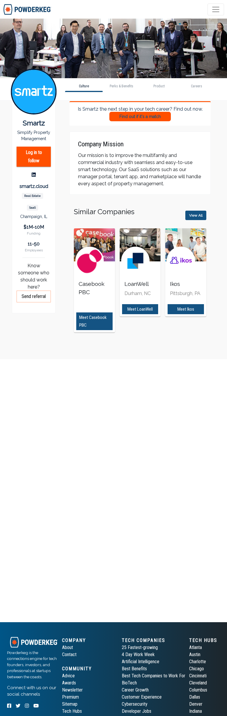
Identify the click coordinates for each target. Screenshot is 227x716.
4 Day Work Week (138, 654)
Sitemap (69, 704)
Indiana (195, 711)
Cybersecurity (134, 704)
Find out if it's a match (140, 116)
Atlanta (195, 647)
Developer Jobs (136, 711)
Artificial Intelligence (140, 661)
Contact (69, 654)
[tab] (27, 9)
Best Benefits (134, 668)
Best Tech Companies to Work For (153, 676)
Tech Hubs (72, 711)
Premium (70, 697)
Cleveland (198, 683)
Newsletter (72, 690)
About (67, 647)
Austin (194, 654)
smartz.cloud (34, 186)
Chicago (196, 668)
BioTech (129, 683)
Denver (195, 704)
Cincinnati (198, 676)
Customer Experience (142, 697)
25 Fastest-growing (140, 647)
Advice (68, 676)
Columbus (198, 690)
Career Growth (135, 690)
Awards (69, 683)
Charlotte (197, 661)
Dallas (194, 697)
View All (195, 215)
